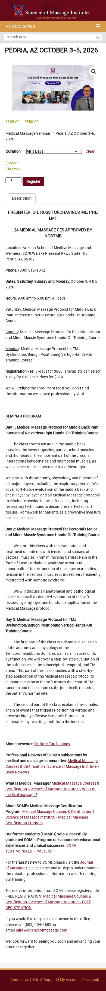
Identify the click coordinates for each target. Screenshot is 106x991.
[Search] (98, 37)
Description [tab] (22, 198)
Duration (13, 151)
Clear (90, 151)
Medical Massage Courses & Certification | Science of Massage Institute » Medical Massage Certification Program (49, 817)
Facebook (90, 980)
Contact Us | (21, 980)
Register (33, 182)
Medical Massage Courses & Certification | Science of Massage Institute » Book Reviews (52, 766)
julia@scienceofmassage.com (41, 930)
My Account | (71, 980)
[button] (94, 71)
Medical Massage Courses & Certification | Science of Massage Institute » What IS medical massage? (52, 789)
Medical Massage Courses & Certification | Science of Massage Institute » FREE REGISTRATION (48, 902)
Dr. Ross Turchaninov (52, 744)
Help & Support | (46, 980)
